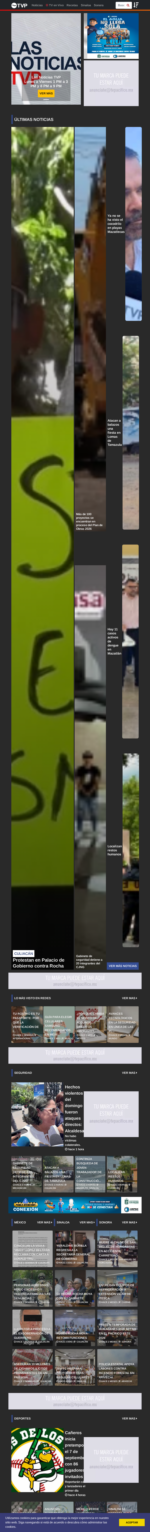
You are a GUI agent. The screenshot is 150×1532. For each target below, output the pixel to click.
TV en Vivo (56, 5)
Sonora (99, 5)
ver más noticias (123, 965)
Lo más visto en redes (32, 998)
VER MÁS (46, 93)
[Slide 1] (46, 99)
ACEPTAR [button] (132, 1522)
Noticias (37, 5)
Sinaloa (86, 5)
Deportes (22, 1418)
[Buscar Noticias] (128, 5)
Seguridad (23, 1072)
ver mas (129, 998)
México (20, 1222)
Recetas (72, 5)
